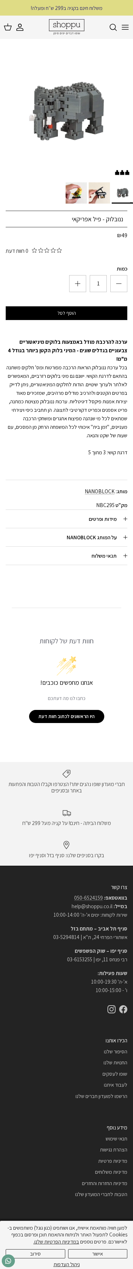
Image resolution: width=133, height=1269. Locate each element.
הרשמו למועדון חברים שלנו (101, 1096)
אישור (97, 1253)
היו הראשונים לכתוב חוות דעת (66, 716)
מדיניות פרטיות (112, 1160)
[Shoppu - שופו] (66, 27)
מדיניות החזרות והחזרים (104, 1183)
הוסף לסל (66, 313)
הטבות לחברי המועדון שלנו (101, 1194)
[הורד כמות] (77, 283)
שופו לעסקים (114, 1073)
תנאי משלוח (104, 555)
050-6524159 (88, 897)
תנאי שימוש (116, 1138)
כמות (122, 268)
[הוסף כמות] (118, 283)
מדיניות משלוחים (111, 1171)
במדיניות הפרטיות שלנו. (56, 1241)
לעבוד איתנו (115, 1084)
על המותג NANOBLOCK (92, 537)
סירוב (35, 1253)
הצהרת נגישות (113, 1149)
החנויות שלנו (115, 1062)
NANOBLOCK (100, 491)
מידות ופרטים (103, 519)
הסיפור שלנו (115, 1051)
